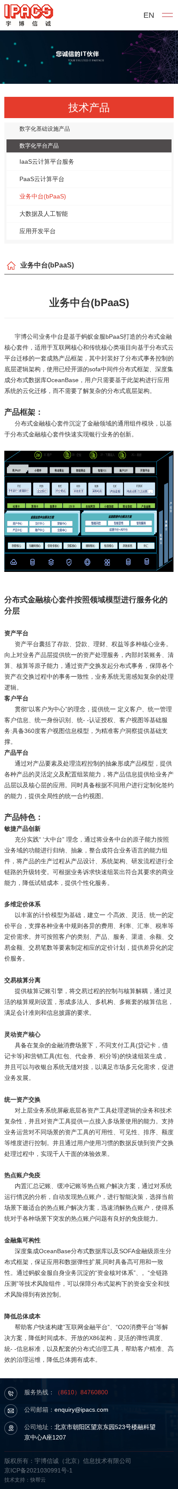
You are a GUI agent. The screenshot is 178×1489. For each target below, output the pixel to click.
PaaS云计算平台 (41, 178)
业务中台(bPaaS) (42, 196)
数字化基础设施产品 (44, 128)
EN (148, 15)
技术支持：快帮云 (25, 1480)
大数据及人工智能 (43, 213)
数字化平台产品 (39, 145)
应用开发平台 (37, 231)
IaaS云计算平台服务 (46, 161)
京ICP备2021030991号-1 (38, 1470)
